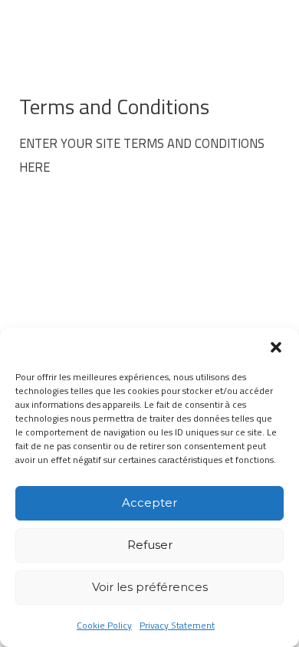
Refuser (149, 544)
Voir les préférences (150, 587)
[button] (276, 347)
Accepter (149, 502)
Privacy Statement (177, 625)
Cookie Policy (104, 625)
